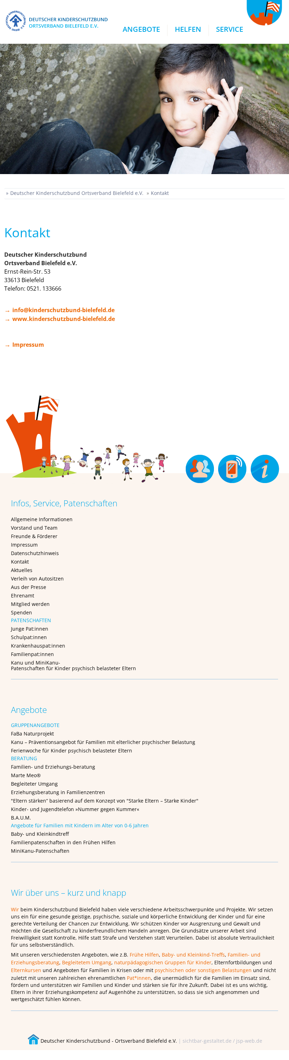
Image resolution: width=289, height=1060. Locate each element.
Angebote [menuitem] (141, 29)
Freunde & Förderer (34, 536)
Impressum (28, 345)
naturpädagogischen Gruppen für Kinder (162, 962)
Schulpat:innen (29, 637)
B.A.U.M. (21, 817)
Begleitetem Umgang (86, 962)
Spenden (21, 612)
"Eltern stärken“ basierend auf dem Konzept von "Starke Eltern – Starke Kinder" (104, 800)
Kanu (17, 662)
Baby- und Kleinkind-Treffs (193, 954)
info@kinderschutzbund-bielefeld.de (63, 310)
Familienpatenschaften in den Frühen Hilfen (63, 842)
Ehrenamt (22, 595)
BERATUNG (24, 758)
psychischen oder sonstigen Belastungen (203, 970)
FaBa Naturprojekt (32, 733)
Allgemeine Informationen (42, 519)
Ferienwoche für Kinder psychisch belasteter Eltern (71, 750)
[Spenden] (87, 438)
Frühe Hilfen (144, 954)
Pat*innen (139, 978)
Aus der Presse (28, 587)
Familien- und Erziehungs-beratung (53, 766)
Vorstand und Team (34, 527)
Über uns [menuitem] (265, 466)
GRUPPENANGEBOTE (35, 725)
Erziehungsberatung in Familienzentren (58, 792)
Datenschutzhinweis (35, 553)
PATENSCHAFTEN (31, 620)
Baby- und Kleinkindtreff (40, 833)
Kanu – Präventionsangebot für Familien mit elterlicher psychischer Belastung (103, 742)
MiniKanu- (48, 662)
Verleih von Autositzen (37, 578)
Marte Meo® (26, 775)
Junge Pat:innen (29, 628)
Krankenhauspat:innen (38, 645)
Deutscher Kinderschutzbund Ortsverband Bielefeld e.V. (76, 193)
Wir (15, 909)
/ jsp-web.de (247, 1040)
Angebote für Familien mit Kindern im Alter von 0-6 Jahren (80, 825)
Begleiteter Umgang (34, 783)
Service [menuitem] (229, 29)
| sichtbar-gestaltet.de (205, 1040)
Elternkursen (26, 970)
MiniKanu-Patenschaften (40, 850)
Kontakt (160, 193)
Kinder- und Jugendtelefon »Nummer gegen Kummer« (75, 809)
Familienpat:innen (32, 654)
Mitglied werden (30, 604)
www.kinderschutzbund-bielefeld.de (63, 319)
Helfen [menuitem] (188, 29)
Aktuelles (21, 570)
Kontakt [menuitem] (233, 466)
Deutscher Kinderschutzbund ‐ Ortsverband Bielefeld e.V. (108, 1040)
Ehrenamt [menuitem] (200, 466)
